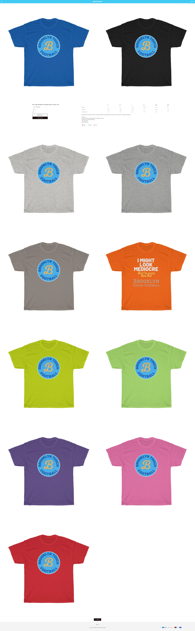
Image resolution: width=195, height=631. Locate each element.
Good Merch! (95, 627)
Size (34, 109)
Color (34, 107)
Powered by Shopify (102, 627)
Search (97, 624)
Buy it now (40, 117)
